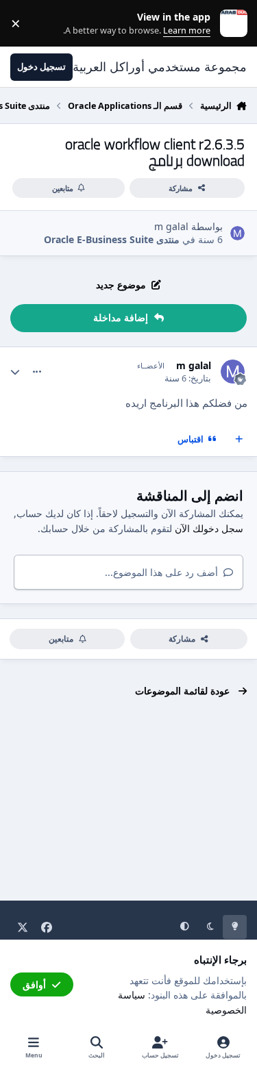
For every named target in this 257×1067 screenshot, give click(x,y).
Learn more (230, 23)
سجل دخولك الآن (209, 528)
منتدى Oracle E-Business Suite (112, 239)
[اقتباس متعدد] (239, 440)
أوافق (34, 984)
